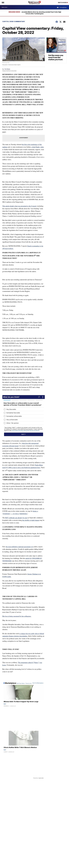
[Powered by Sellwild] (41, 778)
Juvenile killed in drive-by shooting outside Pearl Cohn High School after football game (41, 12)
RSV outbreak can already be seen (16, 518)
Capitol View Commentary (13, 21)
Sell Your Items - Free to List (24, 683)
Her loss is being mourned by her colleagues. (16, 616)
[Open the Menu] (2, 2)
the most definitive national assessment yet (19, 547)
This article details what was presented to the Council (19, 206)
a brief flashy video (38, 147)
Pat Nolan (7, 69)
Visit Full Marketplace (37, 683)
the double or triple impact (30, 520)
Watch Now (62, 2)
